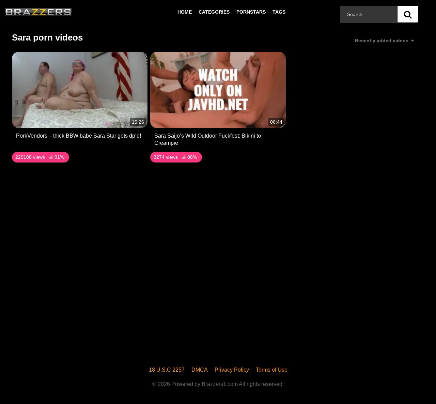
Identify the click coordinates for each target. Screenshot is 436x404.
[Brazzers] (52, 12)
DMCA (199, 370)
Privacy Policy (232, 370)
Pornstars (251, 12)
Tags (278, 12)
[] (408, 14)
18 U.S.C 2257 (167, 370)
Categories (214, 12)
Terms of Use (271, 370)
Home (184, 12)
